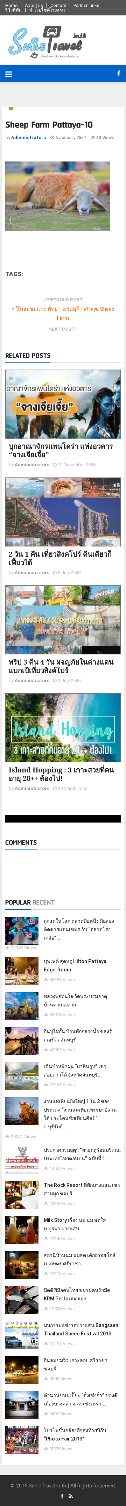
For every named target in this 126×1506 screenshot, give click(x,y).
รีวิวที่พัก (13, 10)
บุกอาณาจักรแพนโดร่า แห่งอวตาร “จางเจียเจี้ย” (61, 450)
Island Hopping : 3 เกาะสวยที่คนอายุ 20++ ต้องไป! (61, 774)
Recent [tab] (44, 902)
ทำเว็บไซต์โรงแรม (47, 10)
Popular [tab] (18, 902)
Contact (58, 5)
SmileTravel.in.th (47, 1486)
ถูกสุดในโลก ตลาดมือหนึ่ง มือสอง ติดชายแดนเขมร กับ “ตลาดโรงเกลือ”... (79, 929)
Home (11, 5)
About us (34, 5)
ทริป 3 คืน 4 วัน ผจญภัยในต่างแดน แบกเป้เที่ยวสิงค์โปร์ (61, 666)
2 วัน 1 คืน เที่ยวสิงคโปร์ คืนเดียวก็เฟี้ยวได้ (60, 558)
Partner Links (86, 5)
